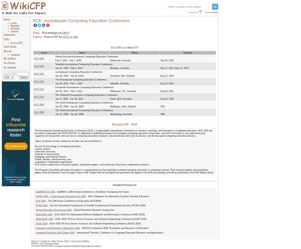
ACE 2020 (39, 58)
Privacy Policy (63, 241)
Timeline (15, 54)
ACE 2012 (39, 89)
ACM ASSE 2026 (44, 219)
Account (15, 28)
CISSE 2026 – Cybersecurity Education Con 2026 (61, 196)
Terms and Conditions (80, 241)
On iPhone (9, 63)
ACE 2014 (39, 74)
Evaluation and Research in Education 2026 (58, 228)
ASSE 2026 (42, 223)
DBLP (66, 32)
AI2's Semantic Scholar (49, 243)
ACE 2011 (39, 97)
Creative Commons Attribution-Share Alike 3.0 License (78, 246)
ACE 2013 (39, 81)
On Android (10, 67)
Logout (14, 31)
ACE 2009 (39, 104)
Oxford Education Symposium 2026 (54, 210)
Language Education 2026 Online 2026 (55, 232)
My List (7, 51)
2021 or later (70, 36)
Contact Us (45, 241)
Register (15, 25)
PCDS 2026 (42, 205)
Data (54, 241)
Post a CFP (17, 43)
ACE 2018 (39, 66)
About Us (35, 241)
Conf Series (10, 46)
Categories (9, 34)
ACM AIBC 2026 (44, 214)
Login (14, 23)
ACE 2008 (39, 112)
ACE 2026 (41, 201)
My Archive (10, 58)
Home (7, 19)
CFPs (6, 39)
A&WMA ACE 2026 (45, 192)
